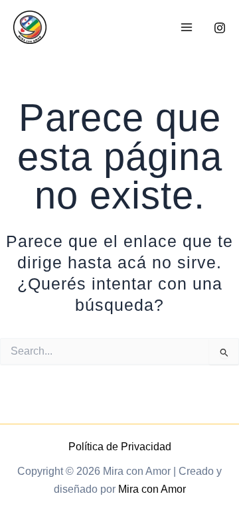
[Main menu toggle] (186, 27)
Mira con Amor (152, 489)
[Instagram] (220, 28)
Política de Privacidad (119, 446)
